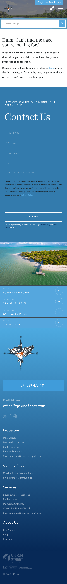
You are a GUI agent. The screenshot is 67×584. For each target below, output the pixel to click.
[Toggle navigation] (60, 8)
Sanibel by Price (15, 303)
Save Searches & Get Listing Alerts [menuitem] (22, 456)
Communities (12, 324)
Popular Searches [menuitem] (12, 451)
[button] (62, 23)
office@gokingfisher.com (24, 405)
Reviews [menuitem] (7, 539)
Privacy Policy (27, 195)
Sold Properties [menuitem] (11, 447)
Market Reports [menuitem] (11, 499)
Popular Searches (16, 292)
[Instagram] (4, 416)
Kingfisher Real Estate (49, 2)
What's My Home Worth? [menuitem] (16, 508)
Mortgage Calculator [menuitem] (14, 503)
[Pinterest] (15, 416)
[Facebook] (10, 416)
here (51, 68)
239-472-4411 (36, 385)
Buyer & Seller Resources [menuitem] (16, 494)
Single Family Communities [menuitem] (17, 477)
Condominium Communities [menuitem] (18, 473)
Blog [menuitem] (5, 534)
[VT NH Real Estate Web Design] (33, 558)
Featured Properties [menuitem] (13, 442)
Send (33, 217)
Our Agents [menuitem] (9, 530)
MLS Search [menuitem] (9, 437)
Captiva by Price (15, 313)
